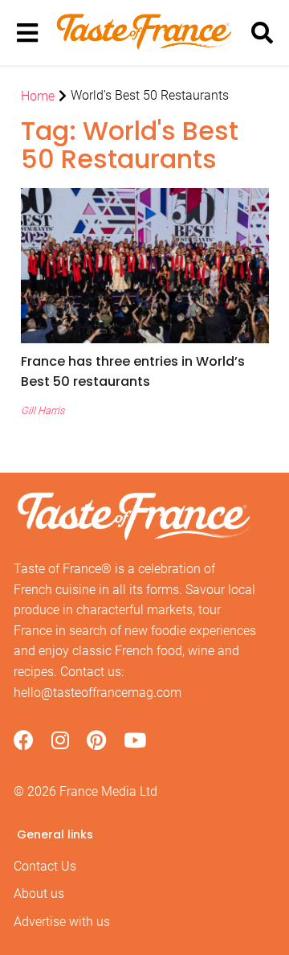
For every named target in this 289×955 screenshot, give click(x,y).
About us (39, 893)
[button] (145, 371)
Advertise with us (62, 921)
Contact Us (45, 866)
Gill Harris (42, 410)
